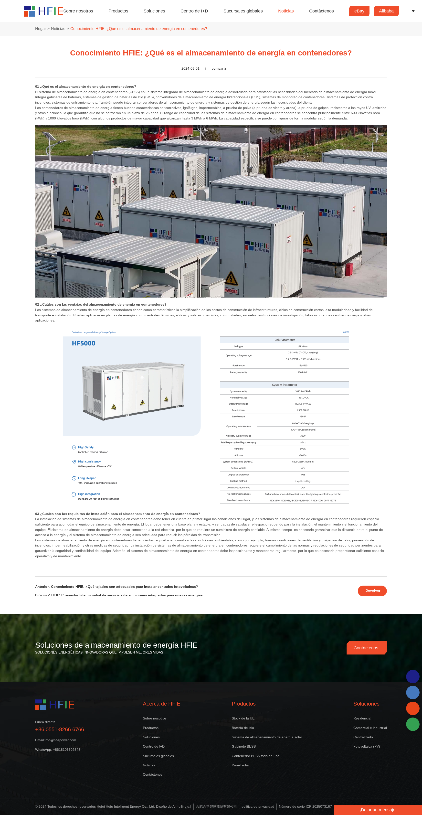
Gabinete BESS (244, 746)
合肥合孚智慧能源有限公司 (216, 806)
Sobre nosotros (78, 11)
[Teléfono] (413, 692)
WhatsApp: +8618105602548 (57, 749)
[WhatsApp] (413, 676)
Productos (118, 11)
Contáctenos (321, 11)
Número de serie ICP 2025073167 (305, 806)
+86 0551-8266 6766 (59, 729)
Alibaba (386, 11)
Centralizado (363, 737)
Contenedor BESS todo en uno (255, 756)
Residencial (362, 718)
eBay (359, 11)
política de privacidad (258, 806)
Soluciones (154, 11)
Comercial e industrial (370, 728)
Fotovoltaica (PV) (366, 746)
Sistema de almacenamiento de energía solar (267, 737)
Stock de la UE (243, 718)
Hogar (40, 29)
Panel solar (240, 765)
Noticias (286, 11)
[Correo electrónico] (413, 708)
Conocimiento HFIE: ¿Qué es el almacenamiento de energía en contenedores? (138, 29)
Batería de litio (243, 728)
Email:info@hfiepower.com (55, 740)
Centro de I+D (194, 11)
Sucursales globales (243, 11)
